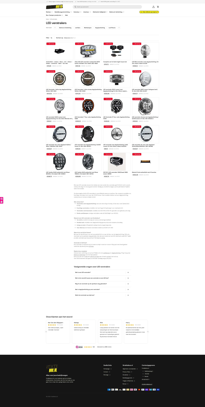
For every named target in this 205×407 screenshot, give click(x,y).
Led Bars (77, 28)
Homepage (107, 369)
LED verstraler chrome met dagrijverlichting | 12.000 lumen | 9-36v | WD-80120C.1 (145, 117)
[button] (158, 7)
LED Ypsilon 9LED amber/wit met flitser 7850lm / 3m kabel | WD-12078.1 (86, 173)
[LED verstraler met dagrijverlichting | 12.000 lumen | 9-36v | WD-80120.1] (88, 134)
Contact (106, 372)
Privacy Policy (126, 372)
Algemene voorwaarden (129, 369)
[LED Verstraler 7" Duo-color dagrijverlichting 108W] (88, 106)
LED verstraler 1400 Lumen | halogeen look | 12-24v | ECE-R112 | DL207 (145, 90)
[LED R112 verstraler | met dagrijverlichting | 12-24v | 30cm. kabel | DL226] (145, 51)
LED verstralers (53, 19)
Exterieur (77, 12)
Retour (124, 384)
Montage (106, 375)
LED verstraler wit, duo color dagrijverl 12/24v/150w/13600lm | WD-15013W (143, 145)
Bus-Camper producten (53, 15)
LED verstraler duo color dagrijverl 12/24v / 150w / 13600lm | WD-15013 (58, 145)
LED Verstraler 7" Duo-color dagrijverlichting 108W (88, 117)
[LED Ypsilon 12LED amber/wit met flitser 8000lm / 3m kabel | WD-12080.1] (59, 162)
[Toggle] (128, 272)
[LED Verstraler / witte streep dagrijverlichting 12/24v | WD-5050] (88, 79)
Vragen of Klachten (128, 381)
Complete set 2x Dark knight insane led (115, 62)
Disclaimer (125, 375)
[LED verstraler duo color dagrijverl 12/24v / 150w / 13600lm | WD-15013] (59, 134)
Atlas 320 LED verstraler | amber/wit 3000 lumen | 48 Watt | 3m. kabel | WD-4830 (87, 62)
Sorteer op (59, 38)
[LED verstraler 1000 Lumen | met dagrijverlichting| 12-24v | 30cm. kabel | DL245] (116, 79)
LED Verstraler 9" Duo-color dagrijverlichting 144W (116, 117)
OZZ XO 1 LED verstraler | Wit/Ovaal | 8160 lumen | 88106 (115, 173)
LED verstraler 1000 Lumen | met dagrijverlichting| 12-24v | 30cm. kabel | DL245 (115, 90)
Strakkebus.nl (54, 396)
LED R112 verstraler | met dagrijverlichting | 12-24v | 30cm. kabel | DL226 (145, 62)
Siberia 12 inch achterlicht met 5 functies (144, 172)
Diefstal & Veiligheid (99, 12)
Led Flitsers (112, 28)
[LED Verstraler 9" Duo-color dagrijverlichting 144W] (116, 106)
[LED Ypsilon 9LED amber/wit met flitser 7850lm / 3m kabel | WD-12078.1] (88, 162)
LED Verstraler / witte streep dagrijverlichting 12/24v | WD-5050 (88, 90)
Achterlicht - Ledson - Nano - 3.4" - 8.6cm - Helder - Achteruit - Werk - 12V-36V (59, 62)
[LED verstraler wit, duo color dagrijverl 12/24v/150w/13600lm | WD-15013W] (145, 134)
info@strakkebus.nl (147, 384)
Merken (48, 12)
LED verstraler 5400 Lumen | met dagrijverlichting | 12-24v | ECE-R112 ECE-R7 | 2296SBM (59, 117)
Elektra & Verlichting (115, 12)
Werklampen (87, 28)
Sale (66, 15)
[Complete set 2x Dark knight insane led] (116, 51)
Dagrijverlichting (100, 28)
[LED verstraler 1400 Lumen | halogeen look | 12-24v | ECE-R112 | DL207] (145, 79)
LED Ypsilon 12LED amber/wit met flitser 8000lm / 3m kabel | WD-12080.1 (58, 173)
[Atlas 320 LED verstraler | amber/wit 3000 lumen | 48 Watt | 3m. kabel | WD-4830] (88, 51)
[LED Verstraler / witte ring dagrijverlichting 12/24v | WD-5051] (59, 79)
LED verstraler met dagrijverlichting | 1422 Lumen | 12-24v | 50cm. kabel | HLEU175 (115, 145)
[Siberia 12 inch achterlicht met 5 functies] (145, 162)
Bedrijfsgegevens (127, 378)
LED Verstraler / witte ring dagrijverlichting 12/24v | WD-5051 (58, 90)
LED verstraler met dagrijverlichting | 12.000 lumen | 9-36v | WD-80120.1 (88, 145)
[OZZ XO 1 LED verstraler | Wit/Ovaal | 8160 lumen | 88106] (116, 162)
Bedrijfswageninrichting (62, 12)
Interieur (86, 12)
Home (47, 19)
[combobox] (107, 7)
